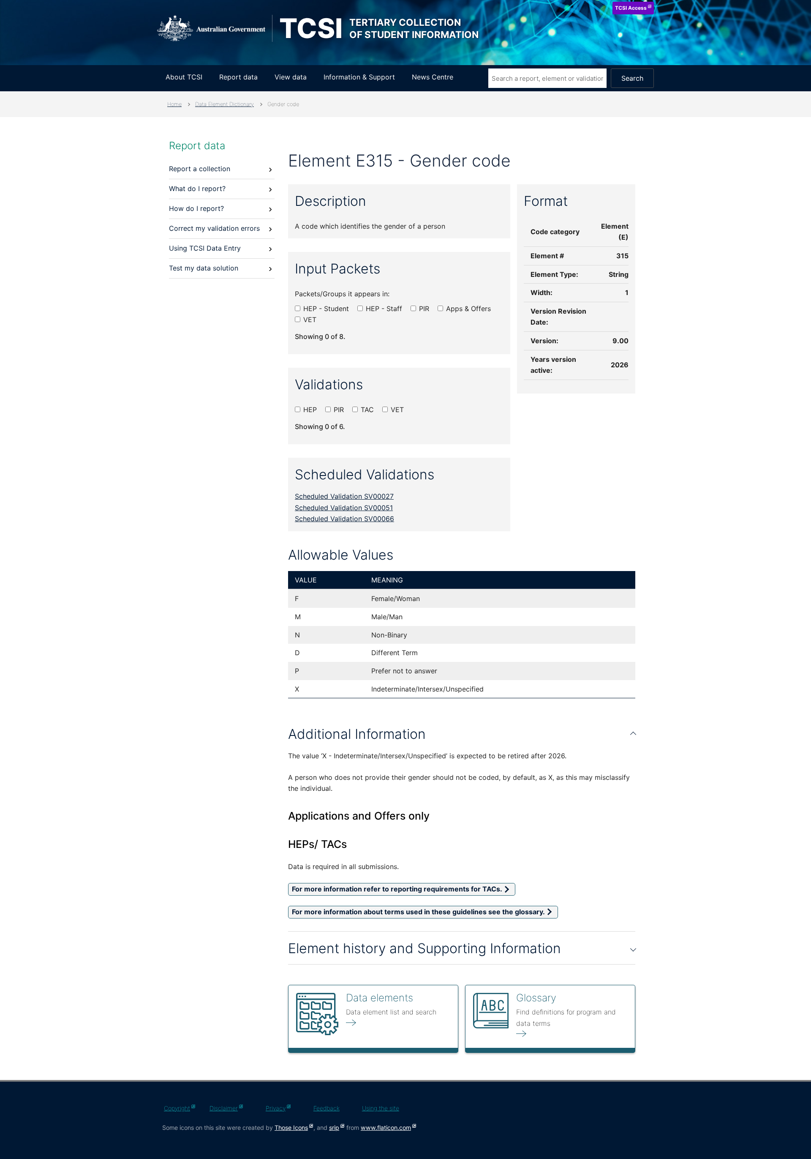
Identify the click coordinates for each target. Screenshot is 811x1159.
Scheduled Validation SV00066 (344, 518)
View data (291, 77)
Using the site (380, 1108)
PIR (423, 308)
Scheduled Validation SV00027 (344, 496)
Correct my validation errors (214, 228)
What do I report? (197, 188)
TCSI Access (631, 8)
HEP (309, 409)
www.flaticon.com (386, 1127)
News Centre (432, 77)
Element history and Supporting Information (424, 948)
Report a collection (199, 168)
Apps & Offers (467, 308)
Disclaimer (224, 1108)
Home (174, 104)
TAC (366, 409)
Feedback (326, 1108)
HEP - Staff (383, 308)
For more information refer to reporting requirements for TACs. (397, 889)
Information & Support (359, 77)
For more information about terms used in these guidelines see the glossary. (418, 912)
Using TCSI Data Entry (205, 248)
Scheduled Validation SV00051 (344, 507)
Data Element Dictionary (224, 104)
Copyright (177, 1108)
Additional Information (357, 734)
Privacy (276, 1108)
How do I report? (196, 208)
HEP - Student (325, 308)
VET (308, 319)
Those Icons (291, 1127)
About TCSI (184, 77)
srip (334, 1127)
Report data (238, 77)
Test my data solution (203, 268)
